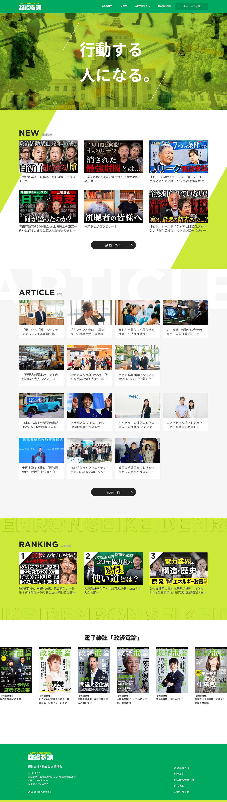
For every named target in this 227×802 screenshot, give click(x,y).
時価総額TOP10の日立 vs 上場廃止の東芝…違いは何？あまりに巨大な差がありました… (48, 228)
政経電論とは (181, 767)
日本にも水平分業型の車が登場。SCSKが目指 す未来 (40, 425)
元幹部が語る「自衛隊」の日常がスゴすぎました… (47, 179)
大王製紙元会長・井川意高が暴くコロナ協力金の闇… (112, 591)
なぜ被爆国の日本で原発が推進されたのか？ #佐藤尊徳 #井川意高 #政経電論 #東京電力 (178, 591)
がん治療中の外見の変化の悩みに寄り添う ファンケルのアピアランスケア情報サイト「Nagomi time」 (136, 425)
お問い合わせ (181, 791)
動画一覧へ (113, 245)
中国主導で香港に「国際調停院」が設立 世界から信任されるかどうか (40, 470)
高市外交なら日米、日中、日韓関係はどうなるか (88, 425)
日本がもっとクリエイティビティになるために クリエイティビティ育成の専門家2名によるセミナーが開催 (89, 470)
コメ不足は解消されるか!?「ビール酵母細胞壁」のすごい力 (185, 425)
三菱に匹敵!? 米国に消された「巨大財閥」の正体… (112, 179)
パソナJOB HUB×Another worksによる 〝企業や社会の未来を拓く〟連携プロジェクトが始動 (136, 377)
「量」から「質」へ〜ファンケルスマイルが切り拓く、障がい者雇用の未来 (40, 332)
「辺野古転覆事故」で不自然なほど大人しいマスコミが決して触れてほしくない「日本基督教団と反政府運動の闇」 (40, 377)
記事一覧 (113, 492)
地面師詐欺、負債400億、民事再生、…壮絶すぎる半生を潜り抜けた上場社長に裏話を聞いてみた (47, 591)
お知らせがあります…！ (100, 226)
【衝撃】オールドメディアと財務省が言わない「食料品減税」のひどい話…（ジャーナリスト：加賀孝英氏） (177, 228)
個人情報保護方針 (184, 779)
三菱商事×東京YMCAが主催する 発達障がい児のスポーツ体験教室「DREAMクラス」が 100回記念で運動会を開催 (89, 377)
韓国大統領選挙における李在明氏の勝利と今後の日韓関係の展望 (136, 470)
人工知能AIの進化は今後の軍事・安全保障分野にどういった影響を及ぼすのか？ (185, 332)
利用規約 (179, 773)
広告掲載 (179, 785)
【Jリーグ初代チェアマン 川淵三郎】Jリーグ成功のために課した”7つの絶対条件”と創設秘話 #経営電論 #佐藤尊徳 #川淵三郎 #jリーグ (178, 179)
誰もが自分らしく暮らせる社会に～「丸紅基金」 (136, 332)
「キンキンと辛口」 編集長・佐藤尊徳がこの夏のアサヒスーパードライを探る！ (88, 332)
